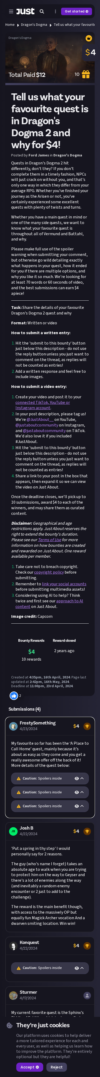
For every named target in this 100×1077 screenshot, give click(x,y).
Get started (75, 11)
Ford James (39, 155)
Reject (56, 1067)
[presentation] (50, 778)
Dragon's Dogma (34, 24)
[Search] (42, 11)
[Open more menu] (55, 11)
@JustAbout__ (40, 419)
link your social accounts (64, 584)
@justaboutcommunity (36, 425)
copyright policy (49, 572)
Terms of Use (49, 540)
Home (10, 24)
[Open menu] (11, 11)
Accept (27, 1067)
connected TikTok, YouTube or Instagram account (42, 405)
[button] (50, 767)
